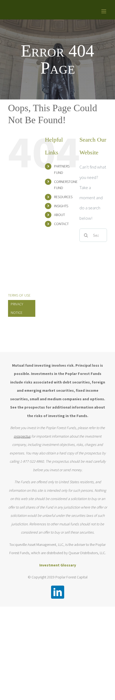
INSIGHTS (61, 205)
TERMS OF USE (19, 295)
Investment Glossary (57, 565)
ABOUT (59, 214)
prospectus (22, 436)
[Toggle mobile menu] (104, 11)
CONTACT (61, 223)
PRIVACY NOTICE (17, 308)
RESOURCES (63, 196)
